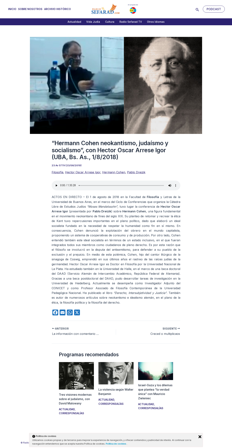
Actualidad (74, 21)
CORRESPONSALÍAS (71, 413)
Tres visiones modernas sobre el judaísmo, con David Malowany (75, 399)
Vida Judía (93, 21)
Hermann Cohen (113, 172)
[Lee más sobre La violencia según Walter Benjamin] (115, 373)
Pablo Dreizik (136, 172)
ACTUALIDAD (67, 409)
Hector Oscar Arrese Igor (82, 172)
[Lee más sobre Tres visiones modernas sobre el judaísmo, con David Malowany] (76, 375)
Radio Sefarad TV (130, 21)
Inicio (12, 9)
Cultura (109, 21)
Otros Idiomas (156, 21)
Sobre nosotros (30, 9)
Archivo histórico (57, 9)
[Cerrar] (199, 436)
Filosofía (57, 172)
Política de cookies (116, 443)
